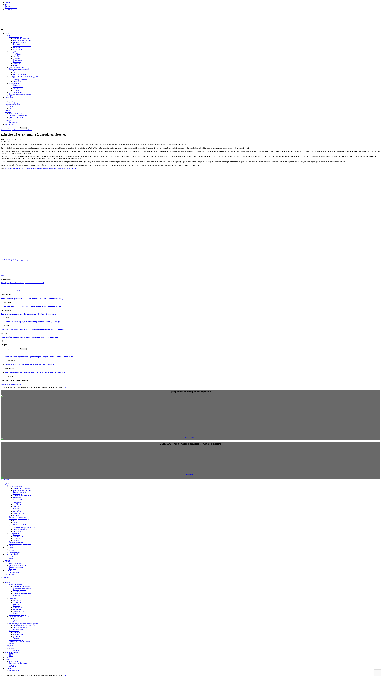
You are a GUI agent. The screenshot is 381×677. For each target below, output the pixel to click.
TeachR (66, 387)
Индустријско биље (19, 42)
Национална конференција (18, 115)
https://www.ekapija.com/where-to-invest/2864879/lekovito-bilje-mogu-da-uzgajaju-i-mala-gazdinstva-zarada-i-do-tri (40, 168)
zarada (14, 259)
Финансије (16, 85)
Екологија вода (18, 81)
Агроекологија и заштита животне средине (23, 76)
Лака (14, 71)
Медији (7, 110)
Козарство (16, 58)
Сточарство (13, 51)
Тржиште (16, 90)
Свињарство (17, 55)
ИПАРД (11, 101)
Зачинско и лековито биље (22, 46)
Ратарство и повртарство (21, 38)
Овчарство (16, 56)
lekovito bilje (5, 259)
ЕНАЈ (11, 106)
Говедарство (17, 53)
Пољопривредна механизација (19, 69)
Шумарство (17, 47)
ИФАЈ (11, 108)
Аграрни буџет (18, 87)
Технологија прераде (16, 92)
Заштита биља (17, 49)
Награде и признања (16, 117)
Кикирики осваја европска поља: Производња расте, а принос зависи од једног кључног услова (39, 357)
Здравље (11, 96)
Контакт (7, 4)
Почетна (8, 33)
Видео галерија (14, 122)
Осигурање (16, 88)
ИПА (10, 99)
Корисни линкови (11, 8)
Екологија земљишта (20, 80)
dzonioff (8, 139)
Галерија (8, 121)
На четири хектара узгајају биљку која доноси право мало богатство (31, 306)
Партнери (8, 6)
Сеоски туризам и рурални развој (20, 94)
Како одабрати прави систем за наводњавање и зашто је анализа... (29, 337)
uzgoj (10, 259)
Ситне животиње (18, 63)
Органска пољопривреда (17, 67)
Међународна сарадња (12, 105)
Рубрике (7, 35)
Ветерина (16, 65)
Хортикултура (17, 44)
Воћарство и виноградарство (22, 40)
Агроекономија (14, 83)
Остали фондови (14, 103)
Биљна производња (15, 37)
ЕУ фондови (9, 97)
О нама (7, 2)
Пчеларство (17, 62)
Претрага (23, 128)
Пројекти (8, 112)
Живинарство (17, 60)
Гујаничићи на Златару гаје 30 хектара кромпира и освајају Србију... (31, 322)
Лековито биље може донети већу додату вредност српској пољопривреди (32, 329)
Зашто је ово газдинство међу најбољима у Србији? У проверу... (28, 314)
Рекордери (12, 119)
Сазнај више (190, 474)
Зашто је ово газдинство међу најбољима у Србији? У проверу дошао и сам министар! (35, 372)
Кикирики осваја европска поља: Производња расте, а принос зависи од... (33, 299)
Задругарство (9, 124)
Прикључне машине (19, 74)
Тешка (15, 72)
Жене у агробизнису (15, 113)
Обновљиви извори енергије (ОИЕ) (25, 78)
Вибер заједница (190, 437)
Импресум (8, 9)
